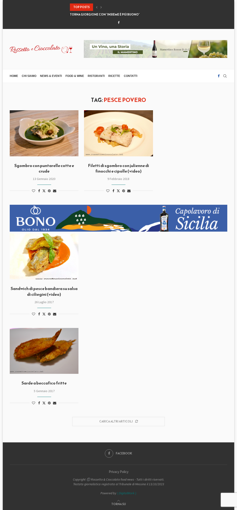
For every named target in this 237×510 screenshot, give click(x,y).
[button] (97, 7)
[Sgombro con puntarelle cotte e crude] (44, 133)
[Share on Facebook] (39, 191)
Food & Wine (74, 76)
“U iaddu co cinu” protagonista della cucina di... (108, 7)
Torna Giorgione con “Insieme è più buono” (105, 15)
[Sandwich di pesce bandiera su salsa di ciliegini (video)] (44, 256)
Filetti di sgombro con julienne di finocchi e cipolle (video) (118, 168)
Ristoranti (96, 76)
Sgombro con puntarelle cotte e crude (44, 168)
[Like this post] (33, 191)
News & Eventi (51, 76)
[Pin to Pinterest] (49, 191)
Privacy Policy (118, 471)
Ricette (114, 76)
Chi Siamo (29, 76)
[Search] (225, 76)
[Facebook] (118, 23)
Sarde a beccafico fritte (44, 383)
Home (14, 76)
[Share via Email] (54, 191)
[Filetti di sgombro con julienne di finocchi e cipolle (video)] (118, 133)
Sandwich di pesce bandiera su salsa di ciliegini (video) (44, 291)
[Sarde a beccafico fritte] (44, 351)
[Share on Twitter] (44, 191)
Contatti (130, 76)
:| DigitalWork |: (127, 493)
